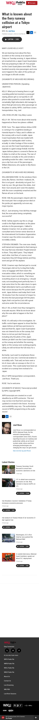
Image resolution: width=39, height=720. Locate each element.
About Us (7, 676)
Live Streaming (9, 685)
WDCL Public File (9, 668)
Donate (32, 3)
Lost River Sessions (10, 693)
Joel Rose (11, 31)
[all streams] (36, 717)
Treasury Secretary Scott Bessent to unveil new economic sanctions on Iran (25, 468)
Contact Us (7, 681)
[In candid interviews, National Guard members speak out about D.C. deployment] (8, 557)
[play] (3, 717)
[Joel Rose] (6, 428)
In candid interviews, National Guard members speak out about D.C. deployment (26, 556)
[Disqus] (19, 610)
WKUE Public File (9, 672)
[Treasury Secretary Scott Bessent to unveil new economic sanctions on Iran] (8, 469)
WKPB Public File (9, 663)
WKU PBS (7, 689)
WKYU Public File (9, 659)
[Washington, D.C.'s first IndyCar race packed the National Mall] (8, 538)
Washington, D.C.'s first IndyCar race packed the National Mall (24, 537)
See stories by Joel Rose (22, 451)
